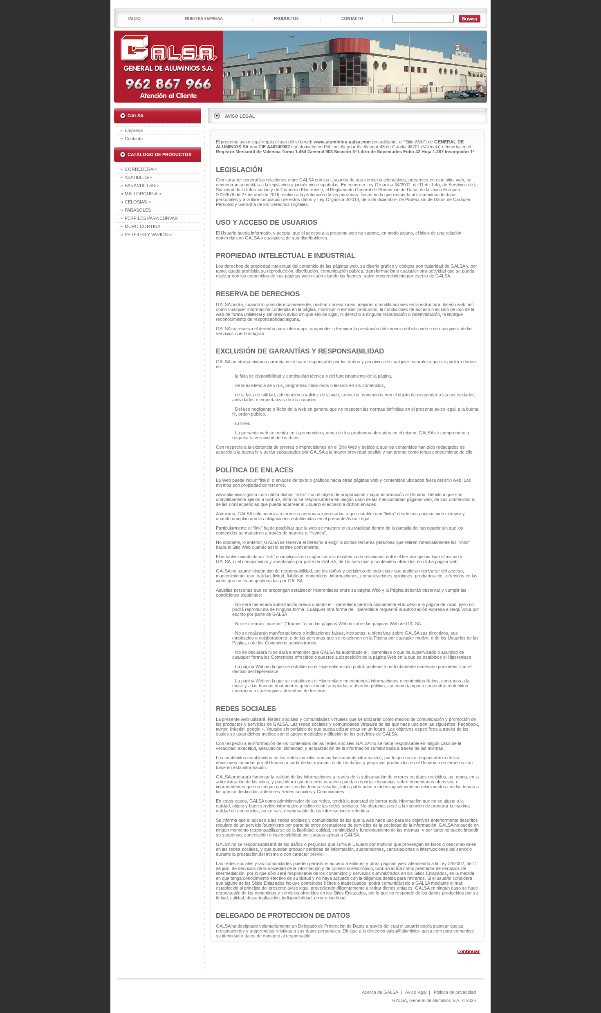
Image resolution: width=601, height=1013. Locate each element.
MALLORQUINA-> (143, 193)
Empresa (134, 130)
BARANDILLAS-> (142, 185)
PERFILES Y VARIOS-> (148, 234)
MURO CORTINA (142, 226)
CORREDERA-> (141, 169)
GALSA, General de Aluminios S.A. (426, 1000)
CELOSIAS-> (138, 201)
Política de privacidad (455, 992)
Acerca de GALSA (380, 992)
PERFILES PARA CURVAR (151, 218)
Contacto (134, 138)
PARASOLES (138, 210)
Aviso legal (415, 992)
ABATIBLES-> (138, 177)
